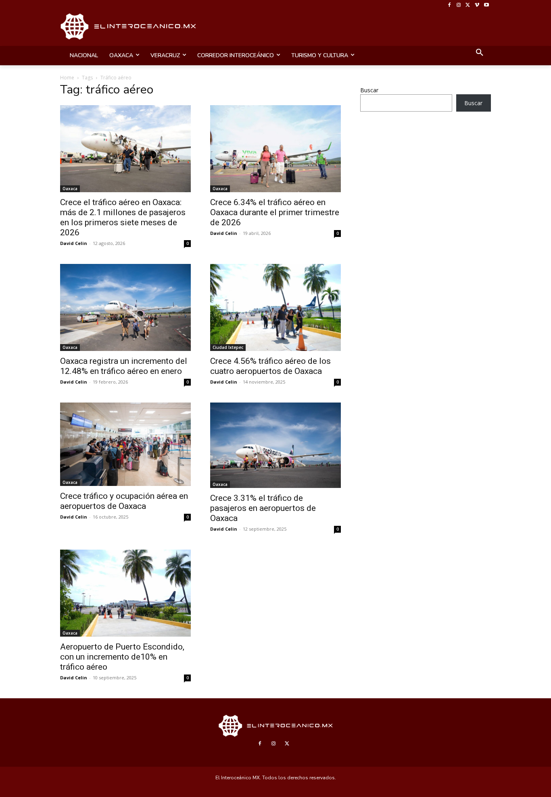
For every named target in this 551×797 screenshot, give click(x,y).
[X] (468, 5)
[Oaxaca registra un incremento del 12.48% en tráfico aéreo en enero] (125, 307)
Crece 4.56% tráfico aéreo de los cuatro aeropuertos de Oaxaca (270, 366)
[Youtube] (486, 5)
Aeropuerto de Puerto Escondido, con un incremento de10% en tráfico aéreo (122, 657)
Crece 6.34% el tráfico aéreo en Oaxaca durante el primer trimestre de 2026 (274, 212)
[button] (479, 53)
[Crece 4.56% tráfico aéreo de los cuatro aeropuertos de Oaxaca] (275, 307)
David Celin (73, 243)
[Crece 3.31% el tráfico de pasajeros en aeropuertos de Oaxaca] (275, 445)
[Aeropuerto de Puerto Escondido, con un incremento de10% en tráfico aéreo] (125, 593)
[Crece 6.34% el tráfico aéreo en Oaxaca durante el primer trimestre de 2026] (275, 148)
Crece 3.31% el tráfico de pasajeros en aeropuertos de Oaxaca (263, 508)
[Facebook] (449, 5)
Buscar (369, 90)
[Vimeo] (477, 5)
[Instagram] (458, 5)
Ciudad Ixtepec (228, 347)
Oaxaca (70, 188)
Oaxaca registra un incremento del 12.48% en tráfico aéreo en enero (123, 366)
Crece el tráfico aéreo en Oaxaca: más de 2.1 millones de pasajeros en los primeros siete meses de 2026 (123, 217)
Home (67, 77)
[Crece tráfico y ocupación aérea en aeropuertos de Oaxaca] (125, 444)
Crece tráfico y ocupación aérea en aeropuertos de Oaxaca (124, 501)
